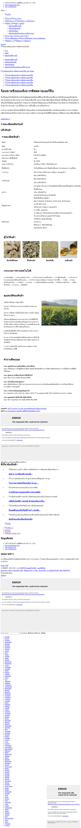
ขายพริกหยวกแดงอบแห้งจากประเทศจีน (24, 492)
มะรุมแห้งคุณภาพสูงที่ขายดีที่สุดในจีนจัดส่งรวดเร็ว (22, 411)
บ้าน (6, 51)
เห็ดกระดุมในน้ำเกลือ (15, 570)
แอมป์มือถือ (41, 568)
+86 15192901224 (10, 7)
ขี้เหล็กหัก (66, 570)
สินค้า (7, 53)
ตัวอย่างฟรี (4, 565)
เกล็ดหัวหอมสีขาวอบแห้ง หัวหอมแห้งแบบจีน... (27, 501)
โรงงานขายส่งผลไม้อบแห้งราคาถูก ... (24, 483)
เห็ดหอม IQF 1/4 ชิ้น (30, 570)
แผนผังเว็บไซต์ (31, 568)
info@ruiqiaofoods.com (12, 5)
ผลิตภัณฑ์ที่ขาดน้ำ (11, 55)
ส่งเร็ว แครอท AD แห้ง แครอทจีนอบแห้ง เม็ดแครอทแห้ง (27, 408)
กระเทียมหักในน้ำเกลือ (54, 570)
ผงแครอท (4, 570)
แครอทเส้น (42, 570)
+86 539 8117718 (10, 547)
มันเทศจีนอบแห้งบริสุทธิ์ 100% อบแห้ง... (24, 510)
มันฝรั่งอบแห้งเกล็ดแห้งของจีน (20, 519)
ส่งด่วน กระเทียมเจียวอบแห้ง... (21, 474)
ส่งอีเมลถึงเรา (5, 119)
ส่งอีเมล (3, 575)
